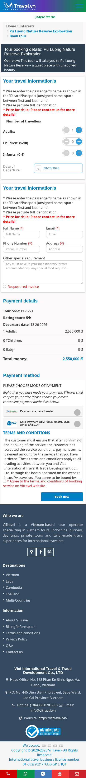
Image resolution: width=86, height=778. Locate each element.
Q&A (9, 645)
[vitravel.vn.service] (40, 552)
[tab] (43, 411)
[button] (41, 411)
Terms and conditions (23, 633)
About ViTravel (17, 620)
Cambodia (14, 587)
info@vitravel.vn (43, 710)
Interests (26, 26)
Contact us (14, 652)
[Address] (31, 552)
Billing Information (20, 626)
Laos (9, 581)
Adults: (9, 131)
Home (11, 26)
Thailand (12, 594)
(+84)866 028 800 (43, 705)
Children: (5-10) (15, 143)
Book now (62, 497)
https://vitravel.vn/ (18, 477)
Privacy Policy (16, 639)
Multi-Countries (18, 600)
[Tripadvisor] (50, 552)
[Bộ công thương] (43, 731)
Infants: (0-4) (13, 154)
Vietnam (12, 575)
